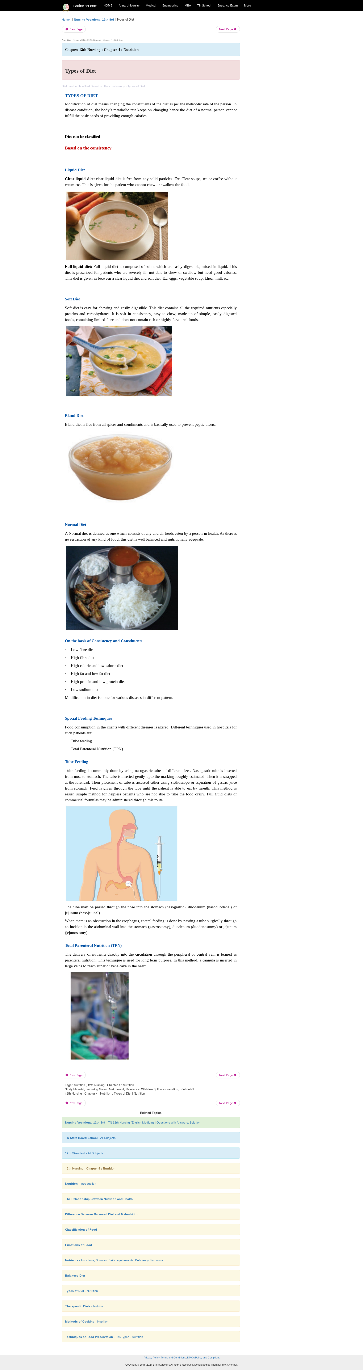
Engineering (170, 5)
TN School (204, 5)
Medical (151, 5)
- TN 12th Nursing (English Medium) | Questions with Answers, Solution (132, 1122)
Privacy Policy (152, 1357)
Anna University (129, 5)
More (247, 5)
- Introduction (80, 1183)
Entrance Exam (227, 5)
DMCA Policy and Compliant (203, 1357)
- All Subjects (90, 1137)
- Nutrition (81, 1291)
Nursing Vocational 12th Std (94, 19)
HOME (108, 5)
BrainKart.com (85, 6)
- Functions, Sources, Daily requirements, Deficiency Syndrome (114, 1260)
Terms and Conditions (173, 1357)
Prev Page (75, 29)
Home (66, 19)
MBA (188, 5)
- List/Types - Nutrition (104, 1337)
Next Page (226, 29)
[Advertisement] (273, 80)
